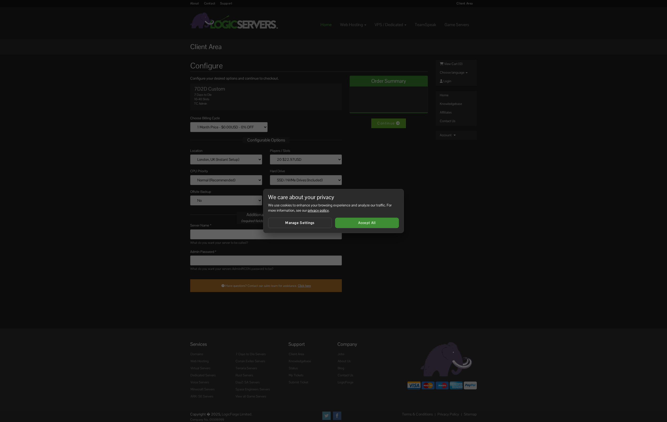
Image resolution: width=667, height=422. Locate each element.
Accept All (367, 223)
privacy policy (318, 210)
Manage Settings (300, 223)
